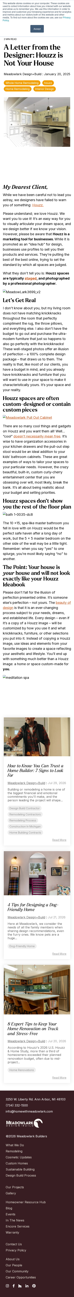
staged (31, 278)
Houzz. (38, 205)
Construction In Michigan (25, 826)
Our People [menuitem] (14, 1265)
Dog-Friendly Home (22, 946)
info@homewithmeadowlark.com (29, 1111)
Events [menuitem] (10, 1214)
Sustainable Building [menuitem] (20, 1169)
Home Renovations (21, 1070)
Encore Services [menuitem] (17, 1226)
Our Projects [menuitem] (15, 1187)
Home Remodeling (18, 89)
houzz (48, 82)
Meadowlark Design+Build (23, 74)
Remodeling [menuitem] (14, 1151)
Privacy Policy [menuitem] (16, 1250)
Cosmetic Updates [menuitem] (19, 1157)
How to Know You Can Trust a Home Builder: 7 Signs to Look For (36, 771)
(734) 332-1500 (17, 1105)
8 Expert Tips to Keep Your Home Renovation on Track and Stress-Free (33, 1029)
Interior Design (44, 89)
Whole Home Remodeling (22, 82)
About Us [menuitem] (13, 1259)
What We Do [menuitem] (15, 1145)
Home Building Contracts (25, 832)
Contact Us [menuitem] (14, 1244)
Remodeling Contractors (25, 814)
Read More (59, 839)
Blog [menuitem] (9, 1208)
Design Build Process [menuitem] (21, 1175)
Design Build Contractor (24, 808)
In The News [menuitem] (15, 1220)
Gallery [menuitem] (11, 1193)
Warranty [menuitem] (12, 1232)
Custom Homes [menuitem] (17, 1163)
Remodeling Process (22, 820)
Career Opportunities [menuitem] (21, 1277)
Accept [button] (37, 28)
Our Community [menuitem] (17, 1271)
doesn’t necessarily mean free (36, 436)
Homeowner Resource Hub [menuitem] (26, 1202)
